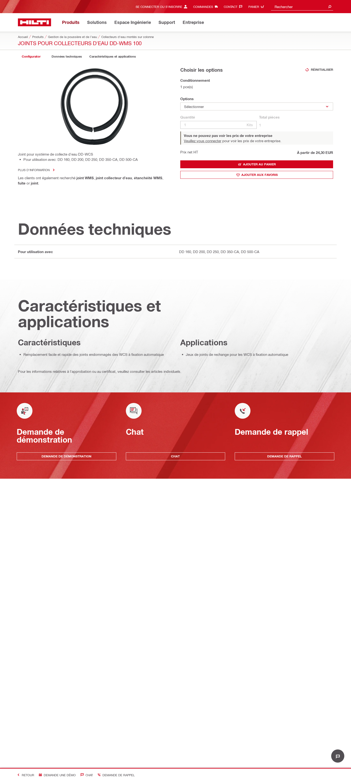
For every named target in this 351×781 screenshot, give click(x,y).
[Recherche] (330, 7)
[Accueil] (34, 22)
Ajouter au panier (259, 164)
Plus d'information (34, 170)
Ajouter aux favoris (259, 175)
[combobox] (302, 7)
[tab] (31, 56)
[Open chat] (337, 756)
